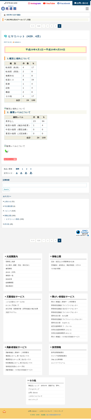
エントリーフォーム (58, 363)
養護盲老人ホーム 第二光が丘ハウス (18, 359)
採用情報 (56, 347)
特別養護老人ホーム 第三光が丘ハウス (19, 363)
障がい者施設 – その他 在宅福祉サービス (65, 337)
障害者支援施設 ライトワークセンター (64, 305)
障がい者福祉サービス (63, 296)
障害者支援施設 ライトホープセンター (64, 312)
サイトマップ (33, 399)
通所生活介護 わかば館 (59, 316)
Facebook (64, 3)
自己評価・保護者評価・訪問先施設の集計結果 (22, 309)
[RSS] (4, 411)
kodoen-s (18, 42)
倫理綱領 (9, 268)
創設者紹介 (9, 286)
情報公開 (7, 216)
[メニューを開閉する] (87, 9)
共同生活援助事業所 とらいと (61, 330)
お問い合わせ (82, 3)
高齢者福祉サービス (17, 347)
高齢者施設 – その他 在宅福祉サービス (19, 370)
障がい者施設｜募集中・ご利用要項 (63, 302)
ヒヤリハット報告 (10, 159)
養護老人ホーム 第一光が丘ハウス (17, 356)
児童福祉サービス (16, 296)
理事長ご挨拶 (10, 261)
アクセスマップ (33, 389)
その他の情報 (55, 268)
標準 (17, 169)
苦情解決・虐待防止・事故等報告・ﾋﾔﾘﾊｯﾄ (66, 265)
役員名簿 (9, 279)
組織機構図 (9, 282)
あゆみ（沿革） (11, 272)
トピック (7, 211)
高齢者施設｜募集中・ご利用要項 (17, 352)
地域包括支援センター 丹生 (15, 366)
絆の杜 (6, 224)
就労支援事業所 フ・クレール (61, 326)
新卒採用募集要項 (57, 352)
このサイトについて (35, 396)
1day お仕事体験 (57, 359)
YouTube (50, 3)
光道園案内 (12, 256)
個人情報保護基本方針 (54, 415)
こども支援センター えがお (15, 302)
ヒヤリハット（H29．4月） (25, 36)
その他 (32, 380)
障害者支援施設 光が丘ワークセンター (64, 309)
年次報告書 (8, 206)
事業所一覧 (9, 275)
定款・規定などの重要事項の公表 (62, 261)
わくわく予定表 (11, 305)
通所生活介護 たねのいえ (60, 323)
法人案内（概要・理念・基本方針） (18, 265)
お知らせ (7, 201)
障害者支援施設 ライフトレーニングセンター (66, 319)
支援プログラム (11, 312)
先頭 (38, 26)
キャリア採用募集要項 (59, 356)
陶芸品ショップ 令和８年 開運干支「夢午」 (44, 385)
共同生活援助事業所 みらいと (61, 333)
